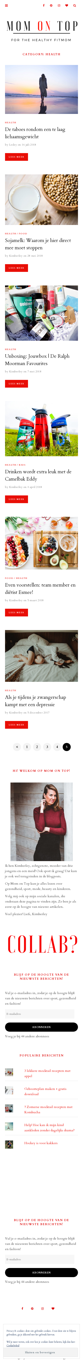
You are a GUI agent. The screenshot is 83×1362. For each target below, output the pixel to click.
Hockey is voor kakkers (41, 1143)
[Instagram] (57, 5)
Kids (22, 465)
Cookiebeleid (12, 1345)
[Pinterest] (49, 5)
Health (10, 122)
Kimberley (16, 256)
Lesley (13, 145)
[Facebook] (42, 5)
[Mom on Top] (41, 29)
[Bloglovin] (65, 5)
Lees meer (16, 157)
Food (23, 233)
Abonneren (41, 1027)
